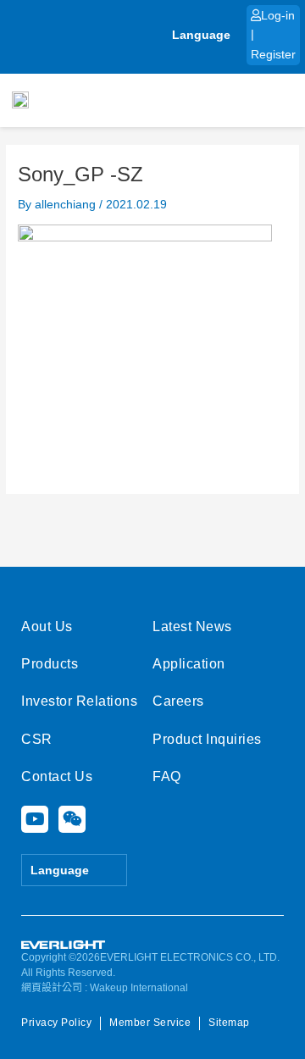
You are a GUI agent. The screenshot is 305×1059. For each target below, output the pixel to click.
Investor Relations (79, 701)
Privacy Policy (56, 1023)
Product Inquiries (207, 739)
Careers (178, 701)
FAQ (166, 776)
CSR (37, 739)
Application (188, 664)
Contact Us (56, 776)
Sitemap (229, 1023)
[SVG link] (63, 945)
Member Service (150, 1023)
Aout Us (47, 626)
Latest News (192, 626)
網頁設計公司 (51, 988)
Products (49, 664)
